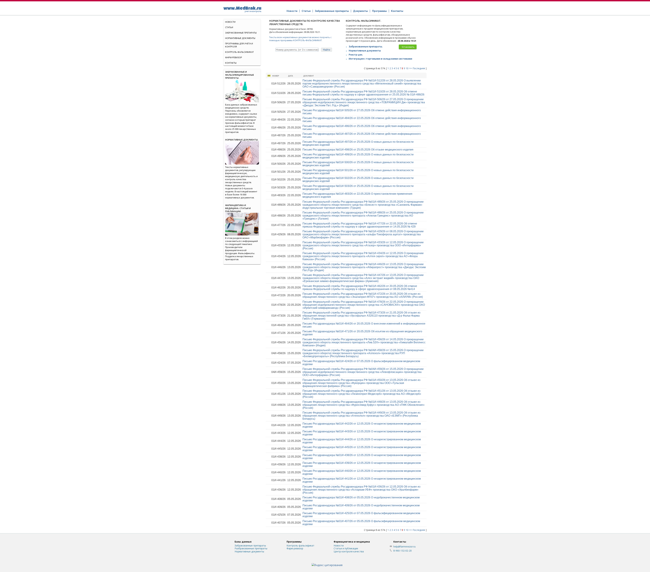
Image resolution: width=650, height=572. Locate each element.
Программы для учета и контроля (239, 45)
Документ (308, 76)
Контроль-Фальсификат (239, 51)
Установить (408, 46)
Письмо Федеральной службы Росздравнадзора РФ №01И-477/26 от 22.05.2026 (359, 225)
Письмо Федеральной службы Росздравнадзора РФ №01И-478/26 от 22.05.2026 (363, 304)
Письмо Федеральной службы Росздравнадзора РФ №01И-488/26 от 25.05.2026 (363, 215)
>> (410, 68)
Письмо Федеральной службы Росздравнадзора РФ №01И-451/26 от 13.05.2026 (361, 393)
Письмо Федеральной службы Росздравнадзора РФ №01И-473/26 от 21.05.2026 (361, 315)
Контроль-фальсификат (300, 545)
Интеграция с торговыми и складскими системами (380, 58)
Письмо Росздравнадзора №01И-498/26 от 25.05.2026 (357, 149)
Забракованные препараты (332, 11)
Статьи (306, 11)
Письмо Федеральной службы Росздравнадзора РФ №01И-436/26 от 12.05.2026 (361, 489)
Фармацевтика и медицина (352, 541)
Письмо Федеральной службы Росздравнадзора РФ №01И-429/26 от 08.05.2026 (363, 234)
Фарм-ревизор (233, 57)
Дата (290, 76)
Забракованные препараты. (366, 46)
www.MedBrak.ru (242, 9)
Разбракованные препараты (251, 548)
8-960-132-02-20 (402, 550)
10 (407, 68)
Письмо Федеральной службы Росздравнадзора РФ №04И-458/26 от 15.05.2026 (363, 353)
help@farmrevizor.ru (404, 546)
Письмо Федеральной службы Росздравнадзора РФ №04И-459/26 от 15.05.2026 (363, 372)
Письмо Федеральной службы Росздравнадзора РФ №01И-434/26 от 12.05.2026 (363, 256)
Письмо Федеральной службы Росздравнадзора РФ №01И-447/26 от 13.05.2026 (363, 278)
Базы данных (243, 541)
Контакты (397, 11)
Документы (360, 11)
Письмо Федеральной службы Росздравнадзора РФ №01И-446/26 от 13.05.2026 (364, 267)
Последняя (419, 68)
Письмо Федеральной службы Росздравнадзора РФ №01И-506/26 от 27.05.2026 (363, 102)
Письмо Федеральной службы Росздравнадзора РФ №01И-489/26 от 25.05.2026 (363, 204)
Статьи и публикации (346, 548)
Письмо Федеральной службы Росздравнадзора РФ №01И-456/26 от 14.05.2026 (364, 342)
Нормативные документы (365, 50)
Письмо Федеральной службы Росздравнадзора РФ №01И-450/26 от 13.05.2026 (361, 383)
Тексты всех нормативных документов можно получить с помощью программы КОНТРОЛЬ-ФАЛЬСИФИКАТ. (300, 39)
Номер (275, 76)
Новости (292, 11)
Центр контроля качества (349, 551)
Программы (379, 11)
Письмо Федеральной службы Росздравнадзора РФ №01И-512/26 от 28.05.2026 (361, 83)
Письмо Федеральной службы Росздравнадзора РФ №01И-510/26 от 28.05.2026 (363, 93)
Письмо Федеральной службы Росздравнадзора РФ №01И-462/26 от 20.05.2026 (359, 287)
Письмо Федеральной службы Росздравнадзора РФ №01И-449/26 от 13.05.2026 (361, 415)
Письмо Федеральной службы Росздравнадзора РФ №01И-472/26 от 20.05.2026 (362, 295)
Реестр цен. (356, 54)
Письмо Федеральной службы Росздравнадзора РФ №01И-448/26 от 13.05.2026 (363, 404)
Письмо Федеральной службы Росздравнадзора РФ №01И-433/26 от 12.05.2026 (363, 245)
